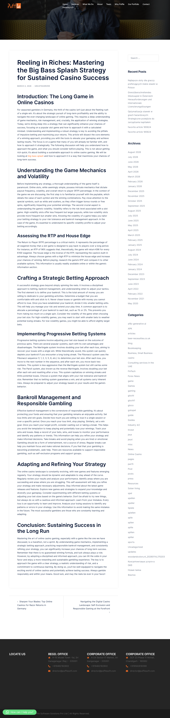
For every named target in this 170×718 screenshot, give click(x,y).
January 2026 (135, 186)
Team (108, 4)
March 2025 (134, 235)
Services (75, 4)
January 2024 (135, 269)
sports (131, 542)
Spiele (131, 508)
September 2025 (136, 206)
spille (130, 527)
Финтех (132, 575)
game (130, 381)
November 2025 (136, 196)
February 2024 (135, 264)
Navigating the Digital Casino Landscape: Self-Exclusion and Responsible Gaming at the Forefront (91, 605)
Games (131, 386)
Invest (131, 429)
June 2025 (133, 220)
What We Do (88, 4)
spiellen (131, 512)
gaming (131, 390)
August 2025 (134, 210)
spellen (131, 498)
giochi (131, 395)
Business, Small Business (140, 353)
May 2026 (133, 166)
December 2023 (136, 274)
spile (130, 517)
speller (131, 503)
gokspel (132, 410)
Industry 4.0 (68, 7)
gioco (131, 405)
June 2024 (133, 259)
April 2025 (133, 230)
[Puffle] (14, 5)
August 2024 (134, 249)
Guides (131, 420)
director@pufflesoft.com (64, 671)
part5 (130, 464)
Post (130, 469)
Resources (133, 483)
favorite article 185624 (139, 127)
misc (130, 444)
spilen (131, 522)
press (130, 478)
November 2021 (136, 298)
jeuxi (130, 439)
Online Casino (135, 454)
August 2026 (134, 152)
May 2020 (133, 303)
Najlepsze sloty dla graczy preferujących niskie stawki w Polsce (143, 84)
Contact (146, 4)
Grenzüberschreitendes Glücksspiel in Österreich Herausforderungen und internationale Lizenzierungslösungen (140, 99)
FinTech (131, 371)
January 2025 (135, 245)
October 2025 (135, 201)
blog (130, 343)
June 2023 (133, 284)
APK (130, 328)
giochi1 (131, 400)
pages (131, 459)
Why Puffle (119, 4)
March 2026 (134, 176)
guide (130, 415)
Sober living (134, 488)
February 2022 (135, 293)
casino (131, 357)
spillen (131, 532)
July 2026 (133, 157)
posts (130, 473)
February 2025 (135, 240)
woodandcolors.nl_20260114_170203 (146, 556)
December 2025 (136, 191)
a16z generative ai (137, 323)
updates (132, 551)
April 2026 (133, 171)
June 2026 (133, 162)
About (100, 4)
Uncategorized (42, 86)
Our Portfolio (133, 4)
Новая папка (134, 570)
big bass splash (36, 156)
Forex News (134, 376)
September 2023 (136, 279)
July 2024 (133, 254)
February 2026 (135, 181)
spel (130, 493)
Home (65, 4)
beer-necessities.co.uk (139, 338)
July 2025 (133, 215)
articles (131, 333)
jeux (130, 434)
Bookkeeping (134, 348)
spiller (131, 537)
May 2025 (133, 225)
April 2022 (133, 289)
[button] (20, 712)
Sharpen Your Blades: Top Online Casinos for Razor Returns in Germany (34, 605)
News (130, 449)
